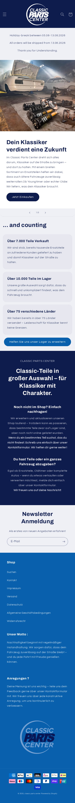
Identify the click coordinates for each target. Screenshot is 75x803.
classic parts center (33, 793)
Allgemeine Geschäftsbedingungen (29, 613)
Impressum (14, 588)
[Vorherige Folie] (29, 212)
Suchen (11, 572)
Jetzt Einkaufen (23, 197)
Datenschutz (15, 604)
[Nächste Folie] (45, 212)
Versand (12, 596)
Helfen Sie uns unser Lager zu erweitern (37, 341)
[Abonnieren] (64, 541)
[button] (5, 14)
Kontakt (12, 580)
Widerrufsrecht (16, 621)
